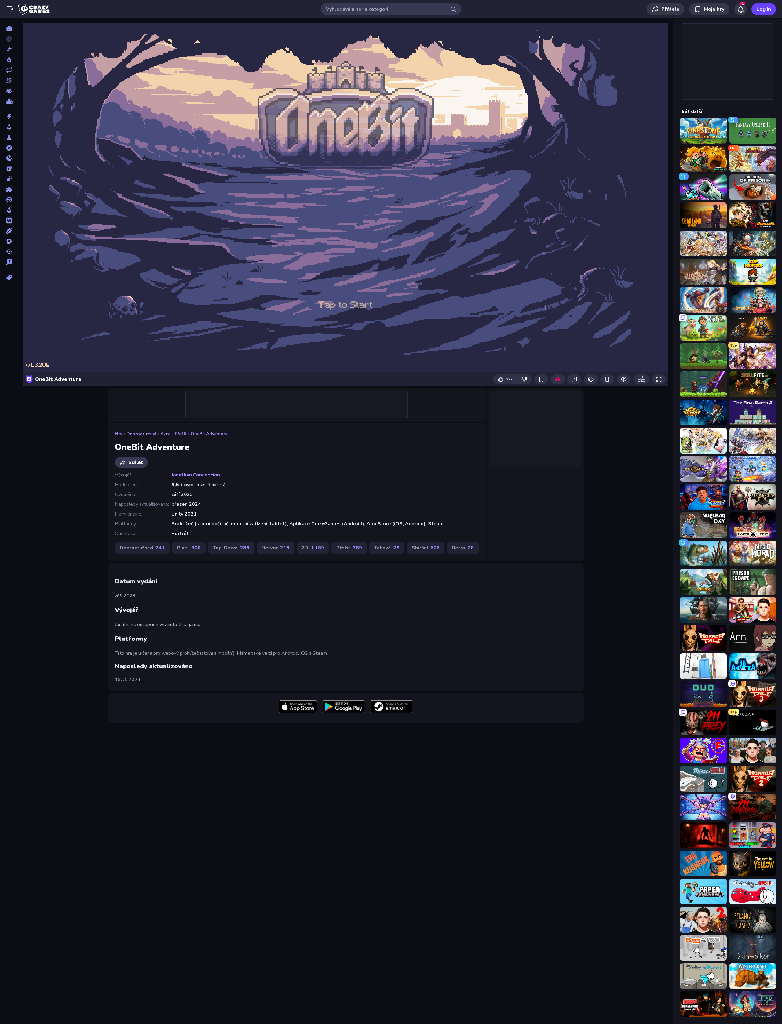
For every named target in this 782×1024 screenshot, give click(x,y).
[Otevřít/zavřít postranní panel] (9, 9)
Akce (165, 434)
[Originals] (9, 80)
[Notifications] (740, 9)
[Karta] (9, 168)
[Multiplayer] (9, 91)
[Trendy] (9, 59)
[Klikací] (9, 179)
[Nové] (9, 49)
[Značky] (9, 277)
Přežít (180, 434)
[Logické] (9, 189)
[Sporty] (9, 231)
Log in (763, 9)
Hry (118, 434)
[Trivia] (9, 262)
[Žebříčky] (9, 101)
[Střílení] (9, 251)
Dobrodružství (141, 434)
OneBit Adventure (209, 434)
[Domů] (9, 28)
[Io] (9, 158)
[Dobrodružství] (9, 148)
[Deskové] (9, 137)
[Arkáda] (9, 127)
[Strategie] (9, 241)
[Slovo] (9, 220)
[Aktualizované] (9, 70)
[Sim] (9, 210)
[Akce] (9, 116)
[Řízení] (9, 200)
